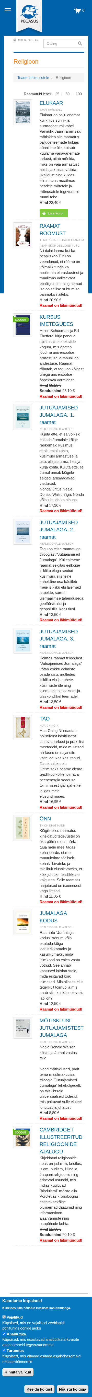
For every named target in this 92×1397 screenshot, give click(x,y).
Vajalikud (15, 1317)
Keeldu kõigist (39, 1389)
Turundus (15, 1350)
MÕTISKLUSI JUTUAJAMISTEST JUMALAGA (62, 1028)
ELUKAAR (51, 103)
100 (79, 94)
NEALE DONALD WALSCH (57, 429)
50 (67, 94)
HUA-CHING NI (49, 725)
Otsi (81, 43)
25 (57, 94)
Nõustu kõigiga (72, 1389)
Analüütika (16, 1334)
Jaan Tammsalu (51, 109)
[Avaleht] (26, 18)
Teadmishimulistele (33, 77)
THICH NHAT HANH (52, 825)
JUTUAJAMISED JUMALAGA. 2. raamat (59, 530)
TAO (45, 719)
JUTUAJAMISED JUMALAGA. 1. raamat (59, 415)
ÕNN (45, 818)
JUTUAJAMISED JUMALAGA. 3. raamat (59, 639)
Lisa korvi (55, 213)
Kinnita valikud (18, 1372)
